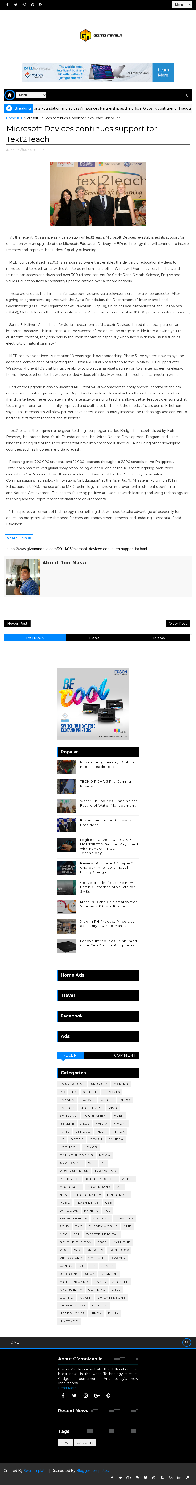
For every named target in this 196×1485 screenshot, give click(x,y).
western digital (102, 1234)
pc (62, 1092)
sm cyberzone (111, 1297)
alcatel (120, 1281)
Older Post (178, 623)
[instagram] (24, 4)
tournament (95, 1115)
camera (116, 1139)
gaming (121, 1084)
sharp (107, 1266)
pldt (101, 1131)
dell (116, 1289)
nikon (96, 1313)
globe (107, 1100)
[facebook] (7, 4)
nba (63, 1194)
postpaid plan (74, 1171)
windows (69, 1210)
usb (108, 1202)
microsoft (70, 1187)
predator (70, 1179)
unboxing (69, 1274)
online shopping (76, 1155)
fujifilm (100, 1305)
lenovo (83, 1131)
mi (104, 1163)
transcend (105, 1171)
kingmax (101, 1218)
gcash (96, 1139)
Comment (125, 1055)
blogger (97, 638)
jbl (77, 1234)
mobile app (91, 1107)
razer (100, 1281)
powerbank (99, 1187)
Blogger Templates (92, 1470)
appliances (71, 1163)
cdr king (97, 1289)
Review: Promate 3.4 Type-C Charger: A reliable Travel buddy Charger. (106, 867)
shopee (90, 1092)
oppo (124, 1100)
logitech (69, 1147)
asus (84, 1123)
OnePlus (94, 1250)
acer (119, 1115)
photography (87, 1194)
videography (73, 1305)
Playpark (124, 1218)
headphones (72, 1313)
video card (71, 1258)
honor (91, 1147)
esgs (102, 1242)
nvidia (101, 1123)
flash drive (87, 1202)
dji (82, 1266)
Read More (67, 1388)
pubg (65, 1202)
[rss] (40, 4)
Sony (64, 1226)
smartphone (72, 1084)
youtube (96, 1258)
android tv (71, 1289)
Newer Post (17, 623)
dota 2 (77, 1139)
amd (128, 1226)
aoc (64, 1234)
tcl (107, 1210)
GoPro (67, 1297)
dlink (113, 1313)
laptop (67, 1107)
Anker (86, 1297)
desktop (109, 1274)
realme (67, 1123)
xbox (90, 1274)
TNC (78, 1226)
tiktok (118, 1131)
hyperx (91, 1210)
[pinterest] (32, 4)
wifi (92, 1163)
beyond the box (76, 1242)
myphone (122, 1242)
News (65, 1443)
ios (74, 1092)
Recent (71, 1055)
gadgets (85, 1443)
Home (11, 118)
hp (92, 1266)
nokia (105, 1155)
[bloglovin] (145, 1477)
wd (77, 1250)
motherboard (74, 1281)
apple (128, 1179)
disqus (159, 638)
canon (66, 1266)
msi (119, 1187)
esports (111, 1092)
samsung (68, 1115)
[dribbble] (154, 1477)
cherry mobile (103, 1226)
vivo (113, 1107)
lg (62, 1139)
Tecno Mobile (73, 1218)
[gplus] (97, 1396)
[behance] (170, 1477)
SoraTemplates (36, 1470)
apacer (118, 1258)
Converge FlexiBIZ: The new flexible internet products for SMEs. (107, 887)
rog (64, 1250)
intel (65, 1131)
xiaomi (120, 1123)
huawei (87, 1100)
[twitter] (15, 4)
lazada (67, 1100)
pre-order (118, 1194)
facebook (35, 638)
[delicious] (187, 1477)
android (99, 1084)
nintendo (69, 1321)
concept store (101, 1179)
